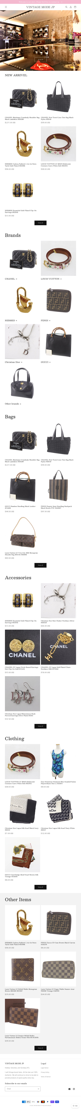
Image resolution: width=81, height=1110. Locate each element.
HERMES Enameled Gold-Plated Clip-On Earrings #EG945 (21, 211)
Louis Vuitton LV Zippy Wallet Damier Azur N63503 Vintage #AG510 (57, 990)
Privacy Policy (45, 1072)
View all (40, 223)
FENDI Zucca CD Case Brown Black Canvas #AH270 (58, 943)
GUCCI (44, 362)
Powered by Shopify (46, 1105)
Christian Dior (12, 362)
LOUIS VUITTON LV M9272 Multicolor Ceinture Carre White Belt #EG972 (56, 165)
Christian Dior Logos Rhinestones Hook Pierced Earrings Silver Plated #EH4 (20, 714)
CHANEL (10, 279)
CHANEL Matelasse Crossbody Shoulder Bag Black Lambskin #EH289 (22, 118)
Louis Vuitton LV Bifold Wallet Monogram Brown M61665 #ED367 (21, 990)
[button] (6, 7)
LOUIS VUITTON (50, 279)
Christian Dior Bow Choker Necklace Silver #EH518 (57, 621)
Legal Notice (44, 1068)
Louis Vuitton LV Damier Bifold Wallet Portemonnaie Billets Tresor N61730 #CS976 (21, 1036)
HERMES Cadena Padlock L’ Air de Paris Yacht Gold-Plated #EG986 (20, 165)
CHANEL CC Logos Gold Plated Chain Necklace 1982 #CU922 (56, 668)
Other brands (12, 403)
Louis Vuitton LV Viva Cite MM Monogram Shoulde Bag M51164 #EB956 (21, 553)
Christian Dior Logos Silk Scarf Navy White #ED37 (58, 829)
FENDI (44, 320)
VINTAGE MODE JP (38, 1105)
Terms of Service (46, 1077)
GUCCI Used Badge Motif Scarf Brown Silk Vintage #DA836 (21, 875)
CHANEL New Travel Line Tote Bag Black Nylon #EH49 (57, 118)
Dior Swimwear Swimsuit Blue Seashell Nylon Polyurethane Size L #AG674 (58, 782)
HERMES (10, 320)
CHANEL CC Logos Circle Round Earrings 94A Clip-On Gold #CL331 (21, 668)
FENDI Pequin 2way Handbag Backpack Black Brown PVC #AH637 (56, 507)
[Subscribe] (38, 1089)
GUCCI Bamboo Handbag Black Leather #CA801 (20, 507)
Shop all (40, 60)
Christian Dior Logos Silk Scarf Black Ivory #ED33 (21, 829)
